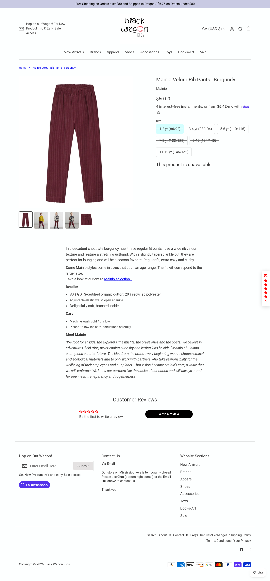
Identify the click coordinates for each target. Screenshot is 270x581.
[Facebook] (241, 549)
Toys (168, 52)
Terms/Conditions (218, 541)
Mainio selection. (118, 279)
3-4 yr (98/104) (200, 129)
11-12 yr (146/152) (173, 152)
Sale (203, 52)
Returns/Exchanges (213, 535)
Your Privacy (242, 541)
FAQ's (194, 535)
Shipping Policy (240, 535)
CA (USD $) (212, 28)
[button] (266, 288)
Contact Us (180, 535)
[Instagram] (249, 549)
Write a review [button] (169, 414)
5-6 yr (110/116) (232, 129)
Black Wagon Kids (57, 564)
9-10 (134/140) (204, 140)
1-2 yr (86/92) (169, 129)
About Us (165, 535)
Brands (95, 52)
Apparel (113, 52)
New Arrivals (74, 52)
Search (152, 535)
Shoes (129, 52)
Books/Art (186, 52)
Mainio (161, 89)
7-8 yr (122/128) (171, 140)
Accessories (149, 52)
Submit (83, 466)
